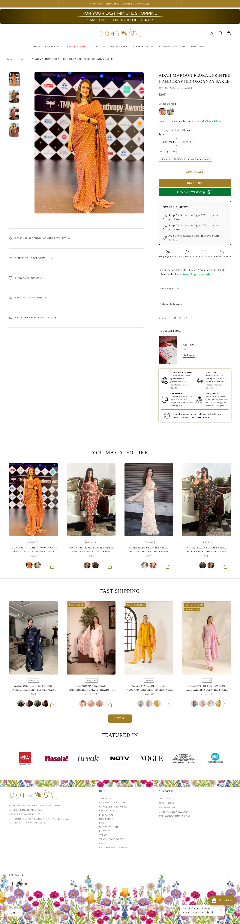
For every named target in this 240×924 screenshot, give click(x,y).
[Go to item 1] (14, 79)
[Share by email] (185, 317)
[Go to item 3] (14, 113)
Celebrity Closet (143, 46)
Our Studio (198, 46)
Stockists (105, 798)
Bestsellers (119, 46)
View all (120, 718)
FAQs (102, 823)
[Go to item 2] (14, 96)
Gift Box (189, 344)
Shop (37, 46)
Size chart (106, 815)
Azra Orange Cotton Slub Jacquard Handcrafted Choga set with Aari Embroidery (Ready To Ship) (149, 688)
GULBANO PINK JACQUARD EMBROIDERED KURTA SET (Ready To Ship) (91, 688)
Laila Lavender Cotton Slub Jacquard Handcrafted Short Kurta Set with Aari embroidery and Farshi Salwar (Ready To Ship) (207, 688)
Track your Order (111, 839)
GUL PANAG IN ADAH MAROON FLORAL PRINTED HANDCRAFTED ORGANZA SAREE (33, 550)
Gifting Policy (109, 810)
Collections (98, 46)
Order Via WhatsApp (191, 192)
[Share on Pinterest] (180, 317)
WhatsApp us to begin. (197, 274)
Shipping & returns (112, 802)
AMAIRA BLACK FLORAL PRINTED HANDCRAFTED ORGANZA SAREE (206, 549)
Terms (103, 835)
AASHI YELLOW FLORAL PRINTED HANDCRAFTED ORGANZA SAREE (149, 549)
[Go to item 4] (14, 130)
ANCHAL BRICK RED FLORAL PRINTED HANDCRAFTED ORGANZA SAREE (91, 549)
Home (9, 59)
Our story (106, 819)
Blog (102, 843)
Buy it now (194, 183)
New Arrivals (53, 46)
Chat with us (213, 121)
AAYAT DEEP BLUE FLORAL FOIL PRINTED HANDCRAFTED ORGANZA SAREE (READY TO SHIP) (33, 688)
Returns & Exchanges (114, 847)
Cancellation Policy (113, 806)
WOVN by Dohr (109, 827)
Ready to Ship (76, 46)
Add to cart (194, 171)
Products (22, 59)
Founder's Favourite (173, 46)
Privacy (104, 831)
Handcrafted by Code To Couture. (57, 913)
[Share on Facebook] (169, 317)
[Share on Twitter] (175, 317)
